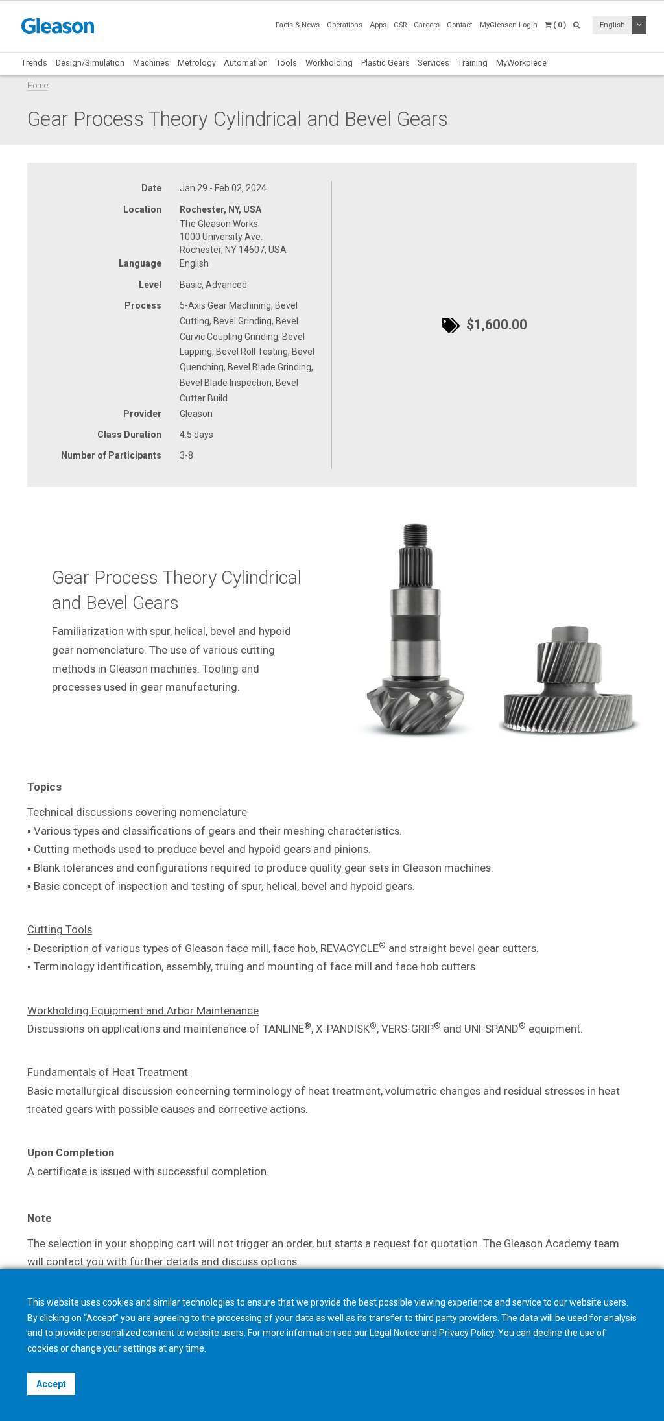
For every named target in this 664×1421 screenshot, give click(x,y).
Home (37, 85)
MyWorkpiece (521, 62)
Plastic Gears (385, 62)
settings (139, 1348)
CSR (400, 25)
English (612, 25)
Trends (34, 62)
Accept (51, 1384)
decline (547, 1333)
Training (473, 62)
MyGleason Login (509, 25)
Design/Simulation (90, 62)
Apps (378, 25)
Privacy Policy (466, 1333)
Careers (427, 25)
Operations (344, 25)
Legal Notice (395, 1333)
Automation (246, 62)
